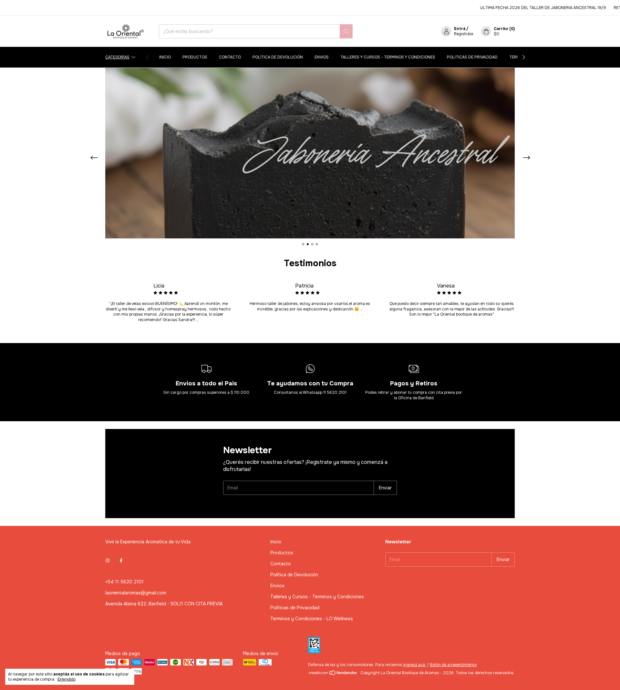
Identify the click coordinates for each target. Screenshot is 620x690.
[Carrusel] (310, 153)
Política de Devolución (278, 57)
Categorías (117, 57)
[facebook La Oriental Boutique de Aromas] (121, 560)
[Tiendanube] (333, 674)
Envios (322, 57)
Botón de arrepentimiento (453, 664)
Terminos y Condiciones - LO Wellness (311, 619)
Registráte (463, 34)
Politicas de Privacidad (472, 57)
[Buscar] (346, 31)
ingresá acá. (414, 664)
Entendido (66, 679)
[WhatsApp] (605, 675)
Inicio (165, 57)
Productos (194, 57)
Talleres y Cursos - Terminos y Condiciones (387, 57)
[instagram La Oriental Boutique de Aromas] (107, 560)
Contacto (230, 57)
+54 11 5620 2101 (124, 582)
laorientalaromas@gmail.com (135, 593)
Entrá (459, 28)
